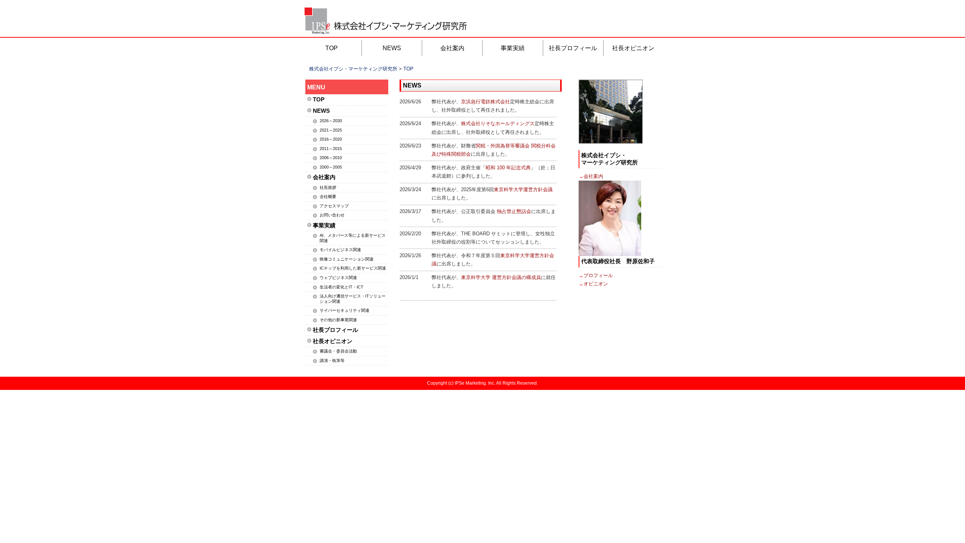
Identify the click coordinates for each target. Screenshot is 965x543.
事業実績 (513, 48)
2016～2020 (331, 139)
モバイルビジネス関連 (340, 249)
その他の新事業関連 (338, 320)
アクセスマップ (334, 206)
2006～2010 (331, 157)
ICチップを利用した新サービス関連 (353, 268)
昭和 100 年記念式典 (508, 167)
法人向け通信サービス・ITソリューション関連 (353, 299)
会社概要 (328, 196)
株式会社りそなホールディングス (498, 123)
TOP (331, 48)
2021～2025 (331, 130)
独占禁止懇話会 (514, 211)
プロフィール (598, 275)
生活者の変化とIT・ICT (341, 287)
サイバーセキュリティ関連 (344, 310)
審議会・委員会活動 (338, 351)
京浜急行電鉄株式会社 (485, 101)
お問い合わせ (332, 215)
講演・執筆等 (332, 360)
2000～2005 (331, 167)
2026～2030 (331, 120)
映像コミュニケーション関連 (347, 259)
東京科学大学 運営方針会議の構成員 (501, 277)
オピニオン (596, 284)
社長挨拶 (328, 187)
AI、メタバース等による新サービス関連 (353, 238)
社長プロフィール (573, 48)
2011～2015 (331, 148)
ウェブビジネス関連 (338, 277)
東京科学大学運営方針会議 (523, 189)
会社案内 (452, 48)
